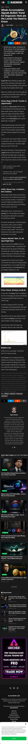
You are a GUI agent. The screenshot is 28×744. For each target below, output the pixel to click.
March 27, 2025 (19, 25)
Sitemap (14, 721)
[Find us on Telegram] (14, 688)
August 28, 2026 (5, 518)
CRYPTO (7, 7)
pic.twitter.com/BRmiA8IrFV (14, 179)
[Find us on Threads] (17, 688)
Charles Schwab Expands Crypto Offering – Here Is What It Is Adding (17, 620)
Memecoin (4, 396)
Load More (14, 586)
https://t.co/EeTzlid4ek (16, 177)
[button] (25, 724)
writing (12, 293)
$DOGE (24, 177)
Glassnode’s (13, 106)
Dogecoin (12, 393)
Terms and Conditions (14, 717)
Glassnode (19, 393)
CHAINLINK (5, 532)
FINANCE (4, 470)
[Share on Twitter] (4, 43)
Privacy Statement (18, 742)
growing (3, 213)
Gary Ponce (9, 25)
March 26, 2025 (7, 184)
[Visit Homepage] (15, 2)
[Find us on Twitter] (10, 688)
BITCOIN (4, 574)
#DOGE (5, 179)
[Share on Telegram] (11, 43)
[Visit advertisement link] (14, 658)
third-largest (13, 118)
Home (2, 7)
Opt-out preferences (9, 742)
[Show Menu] (26, 2)
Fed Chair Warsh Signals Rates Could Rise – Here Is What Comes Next (17, 598)
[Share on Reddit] (17, 43)
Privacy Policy (14, 719)
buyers (6, 357)
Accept (14, 738)
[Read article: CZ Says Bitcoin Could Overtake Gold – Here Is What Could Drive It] (14, 569)
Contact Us (14, 713)
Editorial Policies (14, 715)
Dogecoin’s (4, 81)
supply (3, 152)
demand (19, 267)
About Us (14, 711)
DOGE (16, 244)
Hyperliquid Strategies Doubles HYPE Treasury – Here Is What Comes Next (17, 628)
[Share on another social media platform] (24, 43)
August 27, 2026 (5, 539)
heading (11, 318)
